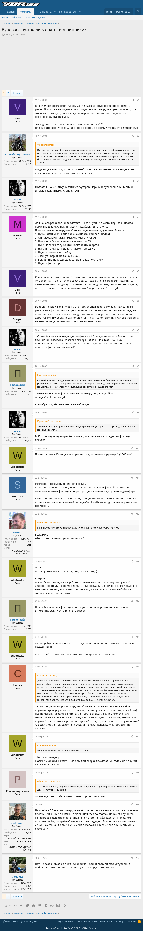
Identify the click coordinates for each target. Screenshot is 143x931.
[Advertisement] (71, 62)
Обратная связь (65, 921)
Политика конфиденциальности (94, 921)
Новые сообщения (12, 17)
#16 (137, 666)
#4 (138, 216)
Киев (28, 544)
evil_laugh (17, 823)
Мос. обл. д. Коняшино (19, 838)
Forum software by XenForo (71, 928)
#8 (138, 366)
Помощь (119, 921)
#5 (138, 271)
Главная (9, 11)
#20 (137, 857)
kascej (17, 199)
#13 (137, 561)
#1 (138, 99)
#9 (138, 412)
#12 (137, 513)
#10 (137, 448)
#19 (137, 804)
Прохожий (17, 385)
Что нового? (44, 11)
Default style (11, 921)
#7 (138, 330)
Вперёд (17, 92)
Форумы (26, 11)
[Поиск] (138, 11)
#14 (137, 601)
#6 (138, 300)
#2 (138, 135)
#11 (137, 477)
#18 (137, 772)
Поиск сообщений (35, 17)
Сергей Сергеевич (17, 154)
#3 (138, 180)
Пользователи (68, 11)
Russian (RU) (30, 921)
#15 (137, 637)
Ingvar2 (17, 876)
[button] (55, 11)
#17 (137, 736)
